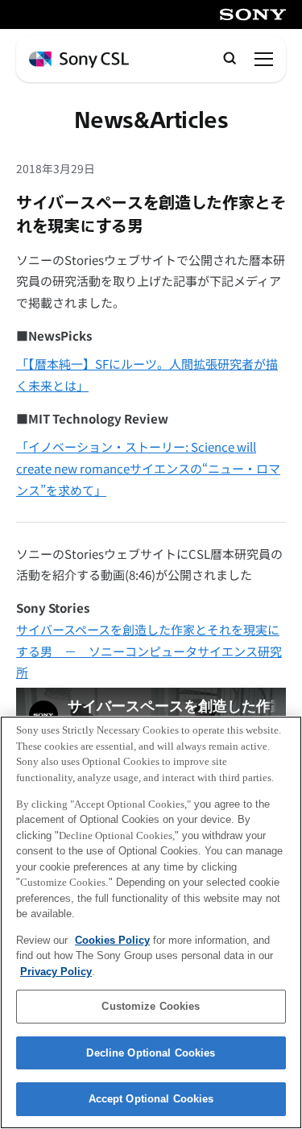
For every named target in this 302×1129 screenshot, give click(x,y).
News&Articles (151, 120)
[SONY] (253, 14)
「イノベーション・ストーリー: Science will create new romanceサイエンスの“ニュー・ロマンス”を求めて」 (148, 468)
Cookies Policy (112, 940)
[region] (151, 922)
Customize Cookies (150, 1006)
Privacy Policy (56, 972)
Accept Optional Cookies (151, 1099)
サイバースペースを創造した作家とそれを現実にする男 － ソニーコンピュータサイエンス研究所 (149, 650)
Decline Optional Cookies (150, 1053)
